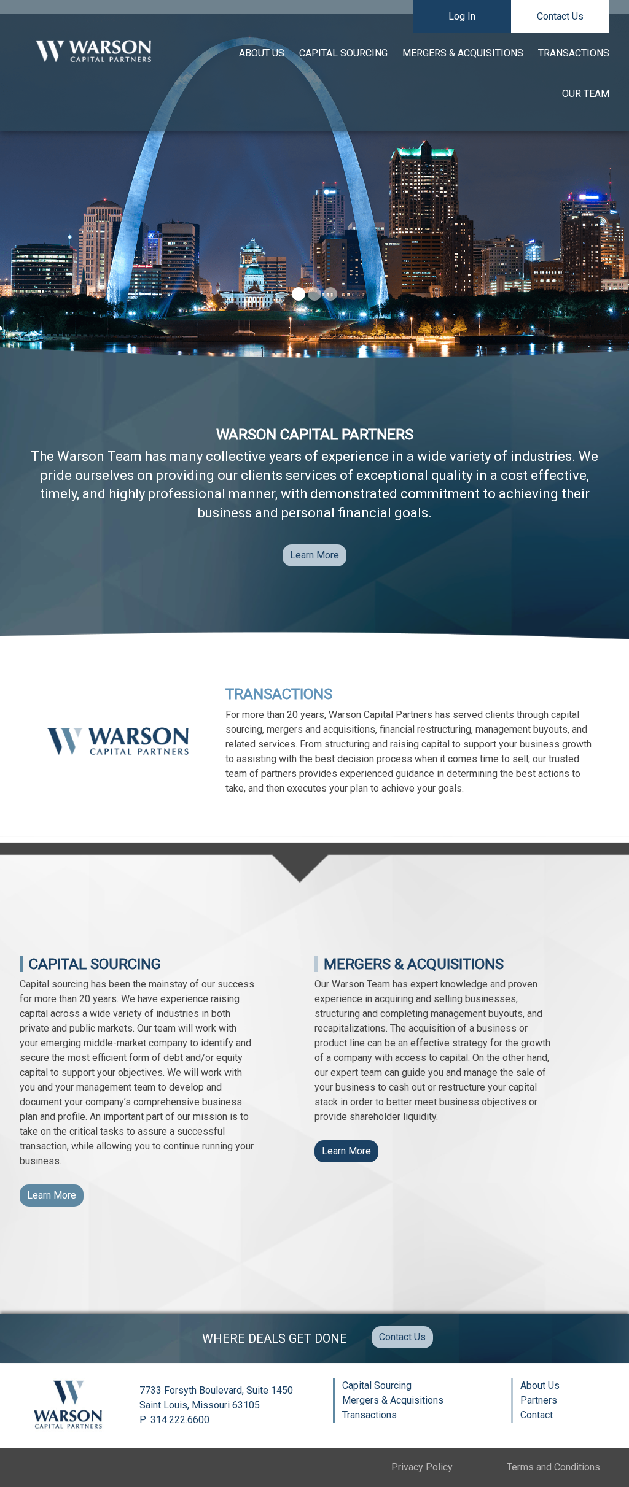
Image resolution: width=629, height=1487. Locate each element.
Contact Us (560, 16)
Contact (536, 1415)
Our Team (585, 93)
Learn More (314, 555)
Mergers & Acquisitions (462, 53)
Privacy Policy (422, 1467)
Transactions (573, 53)
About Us (261, 53)
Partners (538, 1400)
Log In (461, 16)
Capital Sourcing (343, 53)
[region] (314, 163)
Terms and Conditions (553, 1467)
